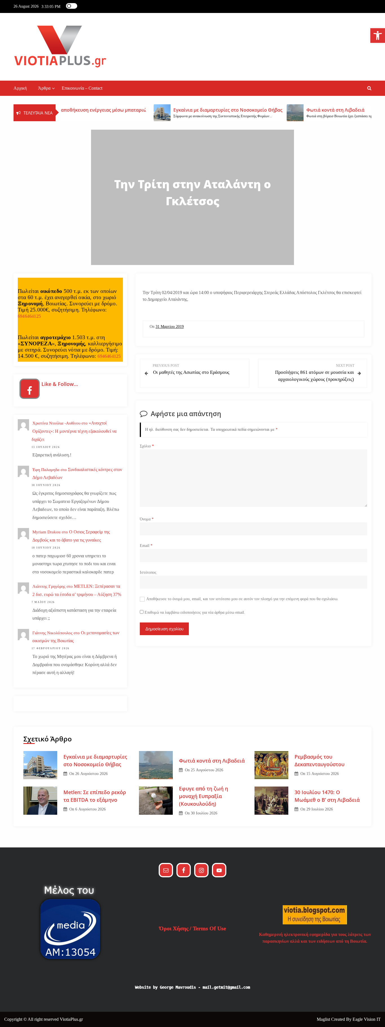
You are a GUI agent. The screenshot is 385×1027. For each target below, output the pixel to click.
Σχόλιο (147, 446)
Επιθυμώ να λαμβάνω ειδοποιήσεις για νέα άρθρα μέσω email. (195, 612)
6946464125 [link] (29, 316)
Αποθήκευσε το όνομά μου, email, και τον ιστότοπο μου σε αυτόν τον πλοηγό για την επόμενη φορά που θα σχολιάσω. (242, 599)
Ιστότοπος (148, 572)
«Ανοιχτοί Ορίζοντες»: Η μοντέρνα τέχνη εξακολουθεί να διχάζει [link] (74, 431)
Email (146, 546)
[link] (377, 35)
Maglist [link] (324, 1019)
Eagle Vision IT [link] (367, 1019)
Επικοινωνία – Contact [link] (82, 88)
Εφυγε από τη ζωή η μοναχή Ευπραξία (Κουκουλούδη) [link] (203, 796)
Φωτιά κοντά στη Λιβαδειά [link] (212, 760)
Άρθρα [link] (44, 88)
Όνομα (147, 519)
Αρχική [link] (20, 88)
